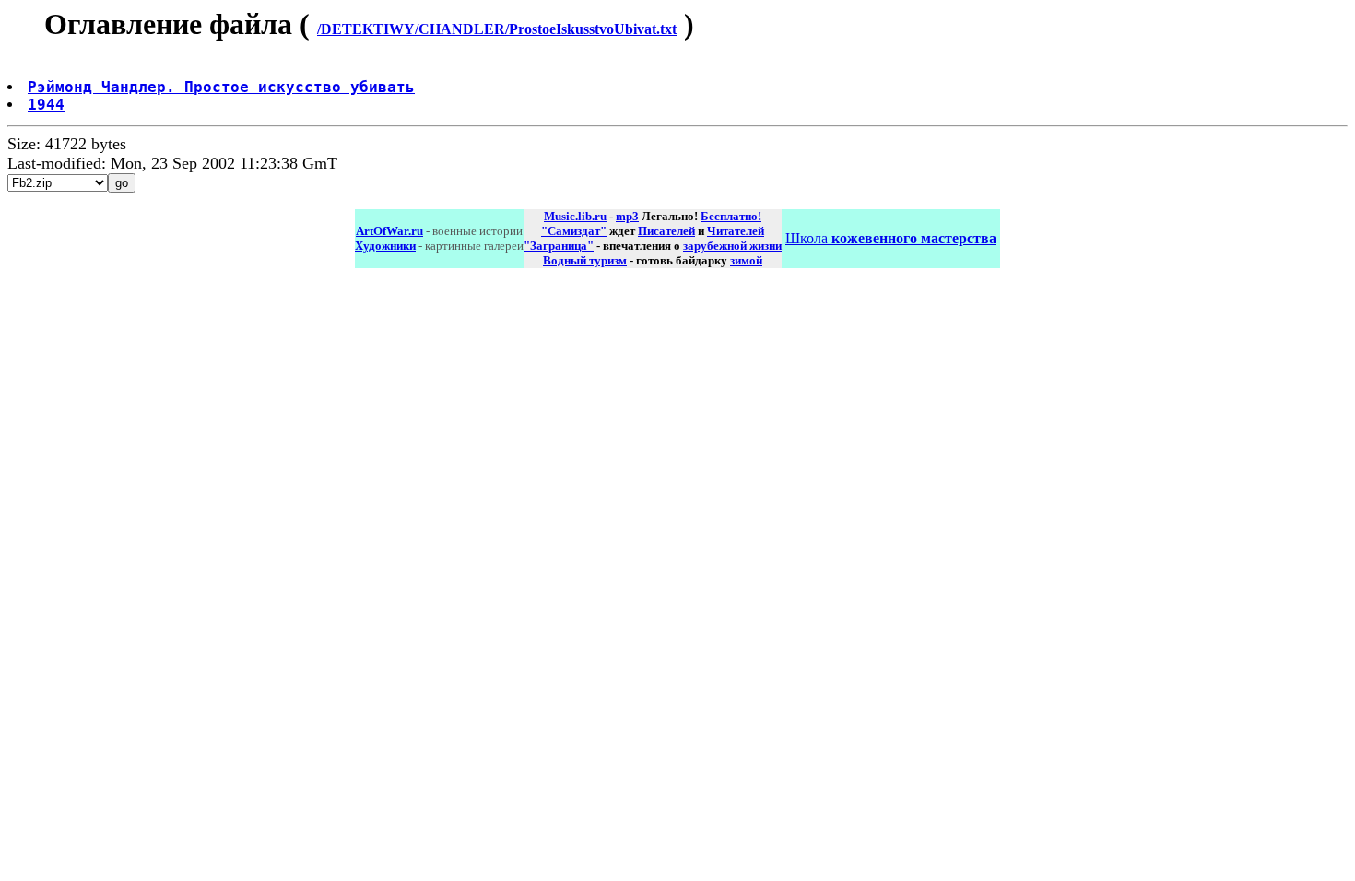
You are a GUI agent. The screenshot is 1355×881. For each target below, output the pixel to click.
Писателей (666, 231)
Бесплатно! (731, 216)
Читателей (735, 231)
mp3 (627, 216)
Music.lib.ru (575, 216)
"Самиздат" (574, 231)
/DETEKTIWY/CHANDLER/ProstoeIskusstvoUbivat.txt (497, 29)
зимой (746, 260)
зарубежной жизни (732, 246)
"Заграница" (559, 246)
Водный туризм (585, 260)
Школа (890, 238)
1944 (46, 104)
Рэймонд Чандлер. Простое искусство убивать (221, 87)
